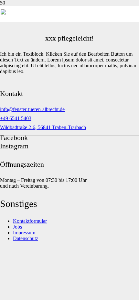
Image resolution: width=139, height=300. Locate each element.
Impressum (24, 232)
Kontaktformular (30, 221)
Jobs (17, 227)
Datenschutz (25, 238)
